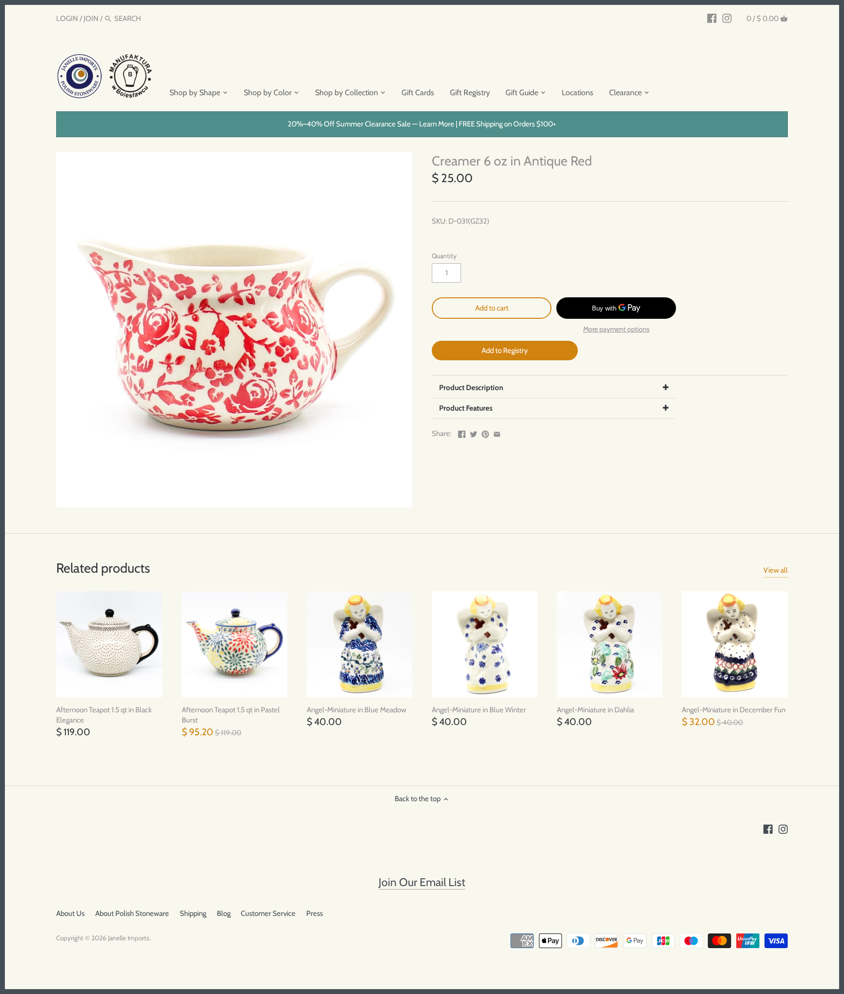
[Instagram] (727, 18)
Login (67, 18)
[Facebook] (712, 18)
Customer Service (268, 913)
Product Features (465, 408)
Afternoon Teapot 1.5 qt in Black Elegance (104, 715)
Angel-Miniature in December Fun (733, 709)
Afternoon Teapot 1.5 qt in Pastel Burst (231, 715)
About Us (70, 913)
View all (775, 570)
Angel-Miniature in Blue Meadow (356, 709)
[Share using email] (497, 432)
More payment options (616, 329)
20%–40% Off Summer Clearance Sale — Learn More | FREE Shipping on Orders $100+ (422, 124)
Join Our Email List (422, 882)
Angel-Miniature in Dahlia (595, 709)
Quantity (444, 256)
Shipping (193, 913)
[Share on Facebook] (461, 432)
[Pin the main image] (485, 432)
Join (91, 18)
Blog (224, 913)
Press (314, 913)
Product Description (471, 387)
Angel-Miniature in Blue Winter (479, 709)
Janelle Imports (128, 938)
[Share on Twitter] (473, 432)
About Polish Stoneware (132, 913)
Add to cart (491, 308)
